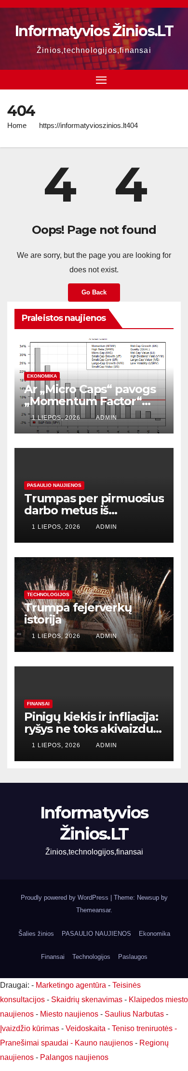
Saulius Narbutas (134, 1014)
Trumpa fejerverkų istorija (78, 613)
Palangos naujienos (74, 1057)
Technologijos (48, 594)
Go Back (94, 292)
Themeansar (93, 910)
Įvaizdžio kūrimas (29, 1028)
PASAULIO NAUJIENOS (54, 485)
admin (106, 417)
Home (17, 125)
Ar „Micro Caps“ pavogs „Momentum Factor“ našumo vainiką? (90, 401)
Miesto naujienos (69, 1014)
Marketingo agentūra (71, 985)
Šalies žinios (36, 933)
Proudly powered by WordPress (65, 897)
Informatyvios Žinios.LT (94, 31)
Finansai (38, 703)
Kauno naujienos (104, 1043)
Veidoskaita (86, 1028)
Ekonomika (42, 376)
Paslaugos (133, 956)
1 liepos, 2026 (57, 417)
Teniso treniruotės (142, 1028)
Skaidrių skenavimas (86, 999)
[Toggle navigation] (101, 80)
